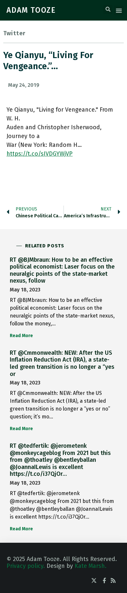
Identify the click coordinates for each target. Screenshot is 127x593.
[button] (107, 9)
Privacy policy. (26, 566)
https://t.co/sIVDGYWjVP (40, 153)
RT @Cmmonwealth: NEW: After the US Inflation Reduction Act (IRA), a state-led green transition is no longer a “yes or (62, 363)
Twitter (14, 33)
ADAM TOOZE (31, 10)
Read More (21, 335)
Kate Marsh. (90, 566)
